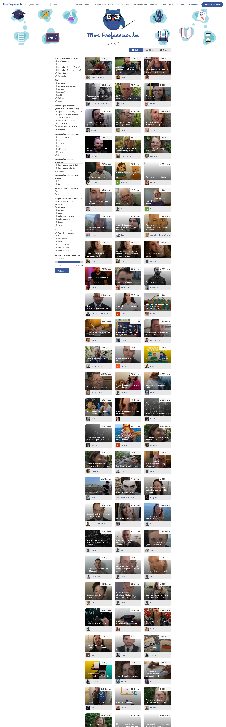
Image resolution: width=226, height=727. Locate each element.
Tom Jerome (95, 576)
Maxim (123, 603)
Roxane (93, 235)
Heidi (152, 392)
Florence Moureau (127, 156)
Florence (124, 182)
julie (151, 681)
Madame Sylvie (96, 392)
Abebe (93, 130)
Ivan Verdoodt (154, 287)
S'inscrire (183, 5)
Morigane (153, 498)
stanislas (153, 550)
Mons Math (154, 419)
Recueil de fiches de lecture (118, 5)
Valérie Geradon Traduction (100, 104)
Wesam (123, 366)
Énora (123, 419)
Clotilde (152, 104)
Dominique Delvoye (97, 77)
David (123, 576)
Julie (151, 77)
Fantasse (124, 655)
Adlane (93, 287)
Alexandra (124, 445)
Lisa (151, 209)
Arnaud (123, 340)
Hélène (152, 314)
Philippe (123, 209)
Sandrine (124, 392)
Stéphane (124, 550)
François (123, 681)
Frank (123, 130)
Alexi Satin (95, 209)
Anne (152, 576)
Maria (123, 524)
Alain (152, 471)
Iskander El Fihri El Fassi (99, 524)
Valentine (153, 655)
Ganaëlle (153, 261)
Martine (123, 629)
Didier (123, 77)
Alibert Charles (126, 287)
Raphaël (94, 182)
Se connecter (193, 5)
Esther (93, 261)
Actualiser (62, 270)
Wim (122, 471)
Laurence (153, 708)
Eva (92, 708)
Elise (151, 603)
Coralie (152, 130)
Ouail (122, 235)
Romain (94, 156)
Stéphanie (153, 445)
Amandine (153, 156)
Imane (152, 366)
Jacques (123, 104)
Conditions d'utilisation (157, 5)
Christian (94, 550)
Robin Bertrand (155, 340)
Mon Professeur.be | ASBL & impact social (90, 5)
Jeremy (93, 629)
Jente (93, 498)
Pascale (152, 182)
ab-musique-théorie (127, 498)
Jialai (93, 603)
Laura (123, 314)
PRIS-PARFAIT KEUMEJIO (100, 314)
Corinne (123, 708)
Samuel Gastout (96, 366)
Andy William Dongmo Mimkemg (160, 235)
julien (93, 655)
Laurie (152, 524)
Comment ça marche (139, 5)
